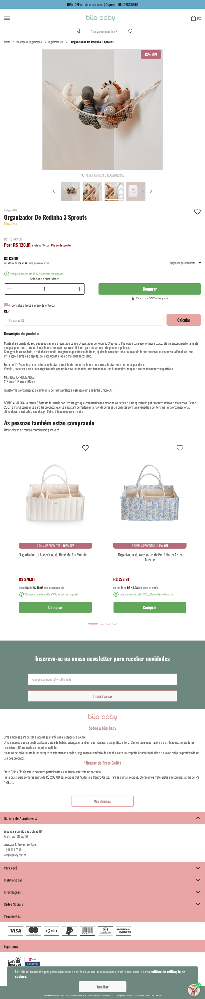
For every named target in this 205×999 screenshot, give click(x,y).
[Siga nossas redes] (102, 904)
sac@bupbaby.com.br (15, 855)
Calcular (183, 320)
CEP (7, 311)
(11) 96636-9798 (13, 849)
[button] (78, 31)
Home (7, 42)
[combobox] (102, 31)
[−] (10, 289)
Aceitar (102, 987)
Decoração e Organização (29, 42)
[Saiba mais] (103, 801)
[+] (79, 289)
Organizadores (55, 42)
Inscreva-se (102, 696)
